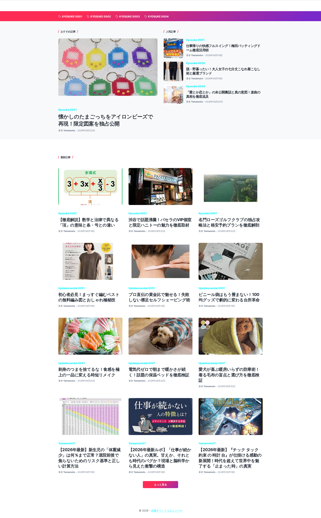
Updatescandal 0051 (71, 288)
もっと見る (160, 484)
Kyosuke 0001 (67, 109)
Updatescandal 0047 (71, 363)
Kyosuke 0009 (195, 63)
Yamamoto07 (66, 443)
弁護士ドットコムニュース (166, 510)
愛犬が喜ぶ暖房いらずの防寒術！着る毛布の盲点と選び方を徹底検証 (229, 375)
